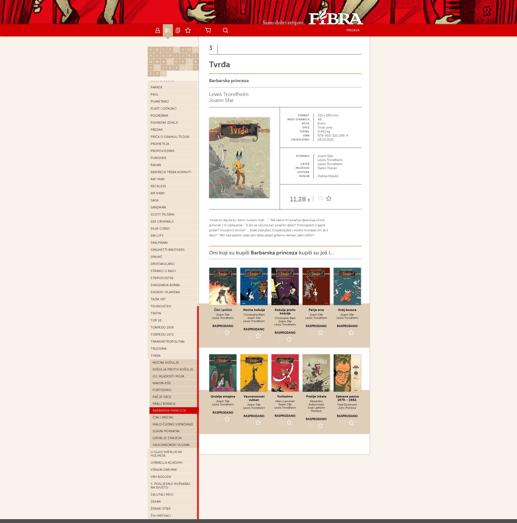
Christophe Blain (254, 314)
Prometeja (160, 144)
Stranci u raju (163, 271)
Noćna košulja (166, 362)
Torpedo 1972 (162, 334)
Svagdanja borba (165, 285)
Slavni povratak (166, 431)
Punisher (158, 158)
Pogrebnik (159, 115)
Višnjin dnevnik (164, 470)
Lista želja (188, 30)
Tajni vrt (158, 299)
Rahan (156, 165)
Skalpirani (159, 243)
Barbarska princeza (169, 410)
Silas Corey (160, 228)
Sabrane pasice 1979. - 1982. (347, 398)
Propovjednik (162, 151)
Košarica (208, 30)
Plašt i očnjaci (164, 108)
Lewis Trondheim (229, 94)
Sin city (157, 235)
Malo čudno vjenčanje (173, 424)
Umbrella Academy (167, 462)
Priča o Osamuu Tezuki (170, 137)
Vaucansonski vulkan (171, 445)
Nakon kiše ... (164, 383)
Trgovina (158, 348)
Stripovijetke (162, 278)
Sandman (158, 207)
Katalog (168, 30)
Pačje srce (162, 397)
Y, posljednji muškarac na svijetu (171, 485)
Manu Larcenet (285, 401)
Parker (156, 87)
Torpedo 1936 (162, 327)
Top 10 (156, 320)
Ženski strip (161, 508)
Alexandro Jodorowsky (316, 403)
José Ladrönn (316, 407)
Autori (158, 30)
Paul (155, 94)
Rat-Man (158, 179)
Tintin (156, 313)
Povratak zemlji (164, 122)
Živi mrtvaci (161, 516)
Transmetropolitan (168, 341)
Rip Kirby (158, 193)
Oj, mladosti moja (168, 376)
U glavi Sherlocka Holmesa (166, 453)
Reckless (158, 186)
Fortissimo (162, 390)
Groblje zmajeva (167, 438)
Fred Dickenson (347, 404)
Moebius (316, 411)
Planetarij (160, 101)
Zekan (156, 501)
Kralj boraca (164, 404)
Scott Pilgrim (162, 214)
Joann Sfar (221, 100)
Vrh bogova (161, 477)
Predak (157, 130)
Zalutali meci (162, 494)
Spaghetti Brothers (168, 250)
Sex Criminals (162, 221)
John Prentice (347, 408)
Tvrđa (156, 356)
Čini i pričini (163, 417)
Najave (178, 30)
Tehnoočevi (161, 306)
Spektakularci (163, 264)
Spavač (156, 257)
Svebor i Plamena (165, 292)
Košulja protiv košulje (173, 369)
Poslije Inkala (316, 396)
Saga (155, 200)
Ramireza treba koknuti (171, 172)
